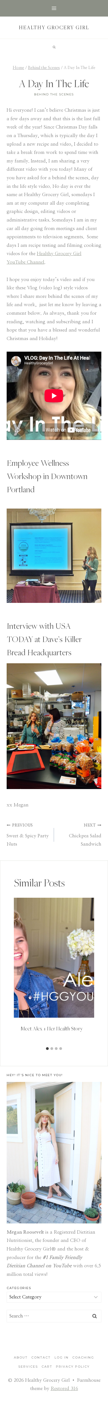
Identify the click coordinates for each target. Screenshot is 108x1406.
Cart (47, 1366)
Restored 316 (64, 1388)
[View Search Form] (54, 47)
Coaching (83, 1357)
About (21, 1357)
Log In (62, 1357)
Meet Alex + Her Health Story (51, 1028)
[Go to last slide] (20, 970)
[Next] (88, 970)
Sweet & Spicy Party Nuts (28, 835)
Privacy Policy (73, 1366)
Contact (41, 1357)
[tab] (47, 1048)
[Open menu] (54, 8)
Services (28, 1366)
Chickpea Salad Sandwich (85, 835)
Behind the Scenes (54, 94)
